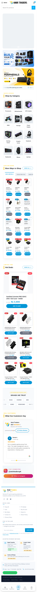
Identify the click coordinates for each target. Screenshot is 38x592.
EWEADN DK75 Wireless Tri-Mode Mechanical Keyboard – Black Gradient (18, 188)
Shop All (7, 507)
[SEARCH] (33, 8)
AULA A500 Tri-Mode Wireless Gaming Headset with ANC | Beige (18, 208)
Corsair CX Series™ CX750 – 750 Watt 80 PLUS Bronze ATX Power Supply (18, 248)
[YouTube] (10, 499)
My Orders (7, 512)
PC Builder (23, 507)
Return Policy (24, 514)
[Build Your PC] (18, 58)
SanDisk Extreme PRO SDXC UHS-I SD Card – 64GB (9, 188)
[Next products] (31, 217)
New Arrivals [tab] (9, 174)
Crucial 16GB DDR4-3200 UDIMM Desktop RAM (27, 228)
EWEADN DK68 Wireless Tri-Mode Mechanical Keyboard (27, 188)
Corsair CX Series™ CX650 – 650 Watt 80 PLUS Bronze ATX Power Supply (27, 248)
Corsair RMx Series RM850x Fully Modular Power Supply (9, 248)
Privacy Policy (8, 517)
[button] (5, 446)
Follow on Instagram (19, 476)
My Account (24, 509)
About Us (23, 512)
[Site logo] (18, 2)
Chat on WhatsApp (11, 572)
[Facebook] (4, 499)
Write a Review (23, 430)
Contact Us (7, 514)
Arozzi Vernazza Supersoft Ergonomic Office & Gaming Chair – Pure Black (27, 208)
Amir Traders (15, 422)
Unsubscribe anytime (13, 533)
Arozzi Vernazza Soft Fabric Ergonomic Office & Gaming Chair (8, 228)
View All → (27, 168)
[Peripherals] (18, 76)
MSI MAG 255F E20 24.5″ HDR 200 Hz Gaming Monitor (17, 228)
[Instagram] (7, 499)
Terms (21, 580)
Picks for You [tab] (21, 174)
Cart (6, 509)
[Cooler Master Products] (18, 31)
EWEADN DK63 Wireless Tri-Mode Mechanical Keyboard (9, 208)
